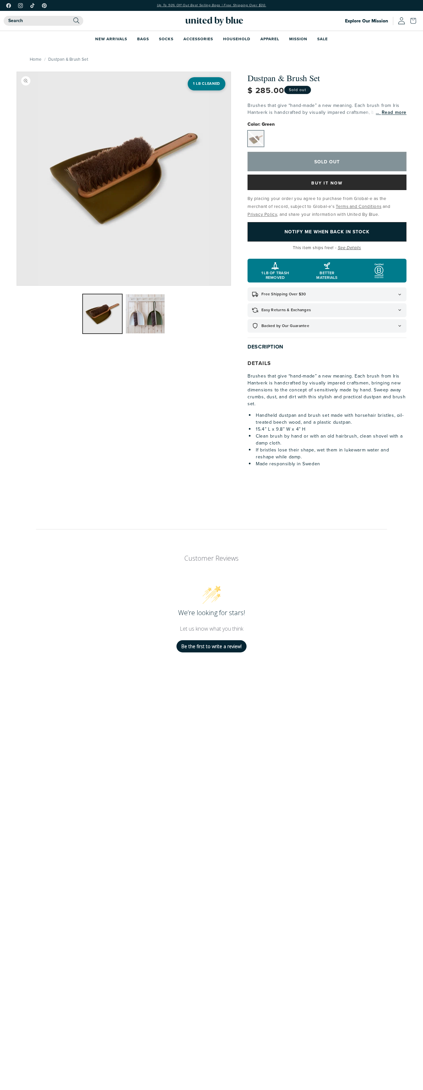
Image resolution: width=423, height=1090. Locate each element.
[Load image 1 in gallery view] (102, 314)
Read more (394, 112)
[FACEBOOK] (8, 5)
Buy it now (327, 183)
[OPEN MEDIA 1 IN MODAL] (124, 178)
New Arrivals (111, 39)
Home (35, 59)
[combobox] (43, 21)
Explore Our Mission (366, 20)
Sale (322, 39)
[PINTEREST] (44, 5)
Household (236, 39)
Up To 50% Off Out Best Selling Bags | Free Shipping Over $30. (211, 5)
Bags (143, 39)
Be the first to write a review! (211, 646)
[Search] (76, 20)
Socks (166, 39)
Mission (298, 39)
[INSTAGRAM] (20, 5)
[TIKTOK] (32, 5)
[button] (415, 21)
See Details (349, 247)
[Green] (256, 138)
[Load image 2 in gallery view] (145, 314)
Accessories (198, 39)
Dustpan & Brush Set (68, 59)
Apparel (269, 39)
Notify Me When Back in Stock (327, 231)
